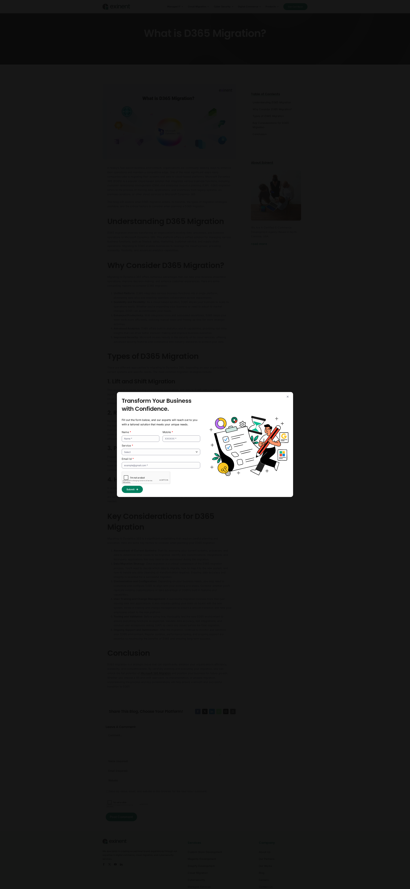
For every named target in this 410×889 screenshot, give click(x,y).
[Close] (287, 396)
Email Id (128, 458)
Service (127, 445)
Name (126, 432)
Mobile (168, 432)
